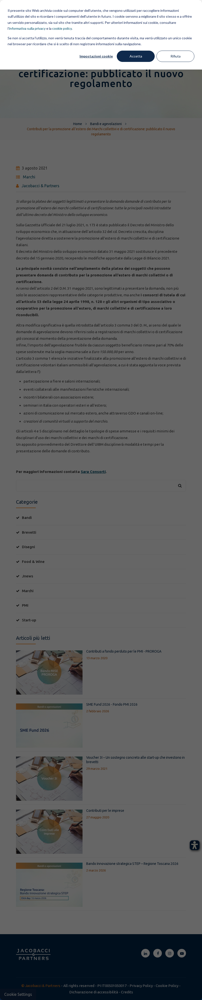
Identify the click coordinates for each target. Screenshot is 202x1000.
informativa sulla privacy (27, 28)
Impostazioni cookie (96, 56)
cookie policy (62, 28)
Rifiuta (175, 56)
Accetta (136, 56)
